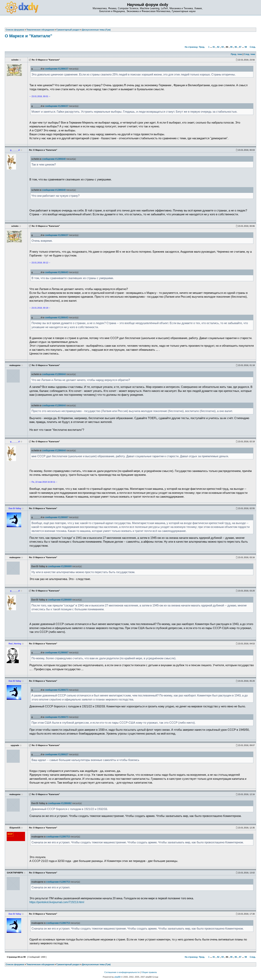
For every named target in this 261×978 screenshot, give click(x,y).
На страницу (191, 47)
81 (214, 47)
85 (231, 47)
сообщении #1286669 (60, 566)
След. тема (249, 54)
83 (222, 47)
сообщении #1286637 (56, 68)
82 (218, 47)
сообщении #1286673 (56, 690)
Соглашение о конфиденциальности (121, 972)
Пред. (202, 47)
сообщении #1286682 (60, 803)
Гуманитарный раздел (68, 964)
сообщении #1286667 (56, 517)
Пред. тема (236, 54)
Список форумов (15, 964)
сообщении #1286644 (54, 374)
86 (236, 47)
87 (240, 47)
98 (246, 47)
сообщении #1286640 (54, 159)
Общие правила (149, 972)
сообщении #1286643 (56, 272)
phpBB (117, 977)
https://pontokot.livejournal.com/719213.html (56, 902)
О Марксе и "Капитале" (28, 36)
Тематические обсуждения (40, 964)
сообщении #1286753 (58, 836)
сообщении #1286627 (56, 754)
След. (253, 47)
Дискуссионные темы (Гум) (96, 964)
